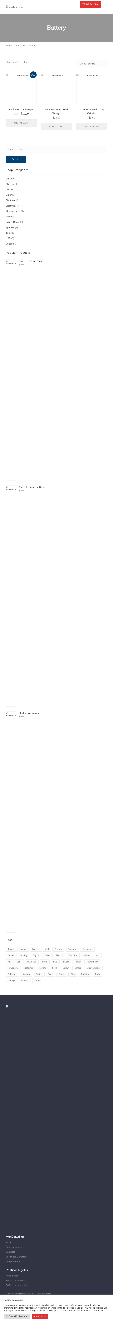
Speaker (10, 227)
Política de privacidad (17, 1285)
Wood (37, 980)
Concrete (72, 949)
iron (97, 955)
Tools (97, 974)
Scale (54, 967)
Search (16, 159)
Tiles (73, 974)
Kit (9, 961)
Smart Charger (93, 967)
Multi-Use (31, 961)
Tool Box (85, 974)
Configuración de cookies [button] (16, 1316)
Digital (36, 955)
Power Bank (92, 961)
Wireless (25, 980)
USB (8, 238)
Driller (9, 194)
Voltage (10, 243)
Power (78, 961)
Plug (55, 961)
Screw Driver (12, 221)
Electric (59, 955)
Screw (66, 967)
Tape (50, 974)
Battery (10, 178)
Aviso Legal (12, 1275)
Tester (62, 974)
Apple (23, 949)
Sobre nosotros (14, 1247)
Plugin (66, 961)
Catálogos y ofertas (16, 1256)
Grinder (86, 955)
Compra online (13, 1261)
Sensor (78, 967)
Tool (8, 232)
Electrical (10, 200)
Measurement (13, 211)
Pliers (44, 961)
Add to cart (21, 123)
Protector (28, 967)
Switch (39, 974)
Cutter (11, 955)
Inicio (8, 1242)
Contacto (10, 1251)
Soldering (12, 974)
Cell (47, 949)
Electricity (11, 205)
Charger (10, 184)
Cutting (23, 955)
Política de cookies (15, 1280)
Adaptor (11, 949)
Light (18, 961)
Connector (11, 189)
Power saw (13, 967)
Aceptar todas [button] (39, 1316)
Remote (10, 216)
